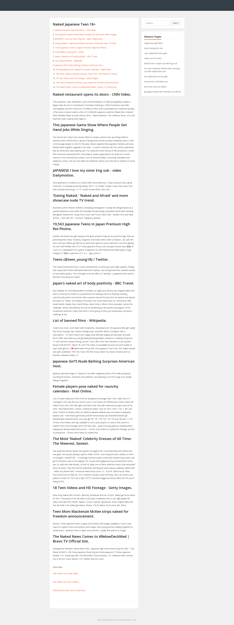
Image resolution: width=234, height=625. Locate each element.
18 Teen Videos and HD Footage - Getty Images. (77, 78)
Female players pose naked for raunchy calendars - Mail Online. (83, 69)
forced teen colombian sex (156, 81)
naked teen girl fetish (153, 43)
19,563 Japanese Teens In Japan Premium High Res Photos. (81, 47)
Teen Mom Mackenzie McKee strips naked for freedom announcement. (87, 82)
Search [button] (175, 23)
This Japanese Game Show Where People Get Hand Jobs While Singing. (86, 34)
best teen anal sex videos (155, 86)
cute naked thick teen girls (155, 53)
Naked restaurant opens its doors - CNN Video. (75, 30)
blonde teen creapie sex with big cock (160, 63)
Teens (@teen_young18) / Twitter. (69, 52)
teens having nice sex (153, 48)
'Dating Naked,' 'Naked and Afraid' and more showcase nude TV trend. (85, 43)
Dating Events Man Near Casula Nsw (69, 590)
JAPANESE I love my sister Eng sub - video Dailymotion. (79, 39)
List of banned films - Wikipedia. (69, 60)
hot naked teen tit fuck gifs (156, 76)
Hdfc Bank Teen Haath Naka (65, 573)
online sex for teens (153, 58)
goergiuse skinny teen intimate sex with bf (162, 91)
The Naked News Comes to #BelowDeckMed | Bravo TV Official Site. (86, 87)
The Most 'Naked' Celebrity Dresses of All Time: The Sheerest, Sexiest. (87, 74)
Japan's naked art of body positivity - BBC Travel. (76, 56)
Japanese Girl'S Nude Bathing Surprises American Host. (79, 65)
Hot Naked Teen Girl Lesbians (66, 582)
